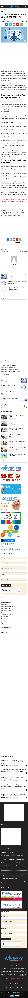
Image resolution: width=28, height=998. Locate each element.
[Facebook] (6, 987)
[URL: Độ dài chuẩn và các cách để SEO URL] (4, 276)
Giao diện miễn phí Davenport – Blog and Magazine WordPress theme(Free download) (14, 795)
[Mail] (10, 987)
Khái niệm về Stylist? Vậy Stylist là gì (8, 852)
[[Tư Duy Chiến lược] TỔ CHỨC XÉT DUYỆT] (4, 417)
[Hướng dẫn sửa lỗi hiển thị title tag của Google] (4, 283)
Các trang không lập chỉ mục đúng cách (11, 215)
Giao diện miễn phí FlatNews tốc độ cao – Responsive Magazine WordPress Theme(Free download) (12, 761)
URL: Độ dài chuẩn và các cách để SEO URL (10, 862)
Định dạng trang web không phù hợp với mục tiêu (13, 212)
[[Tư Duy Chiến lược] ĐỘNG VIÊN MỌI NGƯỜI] (4, 436)
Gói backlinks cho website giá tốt (8, 367)
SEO (2, 11)
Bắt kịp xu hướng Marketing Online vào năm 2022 (7, 250)
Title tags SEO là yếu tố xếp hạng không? (10, 398)
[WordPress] (21, 987)
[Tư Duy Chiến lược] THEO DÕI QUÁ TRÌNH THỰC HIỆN (16, 429)
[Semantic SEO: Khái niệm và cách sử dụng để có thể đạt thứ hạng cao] (24, 406)
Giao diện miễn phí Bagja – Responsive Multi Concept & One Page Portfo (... (12, 778)
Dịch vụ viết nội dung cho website (8, 606)
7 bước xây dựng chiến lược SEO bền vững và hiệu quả (14, 199)
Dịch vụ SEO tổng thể (5, 608)
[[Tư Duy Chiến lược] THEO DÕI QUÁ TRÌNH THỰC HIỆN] (4, 430)
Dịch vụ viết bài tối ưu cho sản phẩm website (10, 371)
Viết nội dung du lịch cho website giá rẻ (9, 365)
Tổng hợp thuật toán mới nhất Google (9, 623)
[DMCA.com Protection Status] (15, 996)
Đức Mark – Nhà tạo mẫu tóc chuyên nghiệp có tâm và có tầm (13, 855)
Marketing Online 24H (4, 765)
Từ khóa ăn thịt (6, 213)
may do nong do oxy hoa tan (7, 614)
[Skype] (14, 987)
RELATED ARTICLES (6, 271)
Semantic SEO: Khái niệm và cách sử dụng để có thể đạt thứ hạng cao (14, 881)
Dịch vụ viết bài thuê (5, 604)
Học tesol (3, 612)
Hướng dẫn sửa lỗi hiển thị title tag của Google (11, 865)
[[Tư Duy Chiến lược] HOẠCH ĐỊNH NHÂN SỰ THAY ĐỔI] (4, 456)
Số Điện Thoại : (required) (6, 568)
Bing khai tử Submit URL (6, 627)
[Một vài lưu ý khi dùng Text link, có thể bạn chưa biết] (4, 289)
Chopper (3, 21)
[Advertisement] (14, 2)
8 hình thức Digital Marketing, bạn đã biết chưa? (11, 869)
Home (2, 9)
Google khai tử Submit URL (6, 625)
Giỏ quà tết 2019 (4, 616)
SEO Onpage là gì (4, 618)
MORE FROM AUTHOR (17, 271)
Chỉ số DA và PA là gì (5, 621)
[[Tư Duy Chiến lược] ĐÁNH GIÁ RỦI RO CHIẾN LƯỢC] (4, 443)
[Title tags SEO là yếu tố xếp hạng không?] (24, 400)
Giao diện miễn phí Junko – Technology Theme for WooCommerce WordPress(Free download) (13, 770)
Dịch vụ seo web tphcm (6, 602)
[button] (26, 6)
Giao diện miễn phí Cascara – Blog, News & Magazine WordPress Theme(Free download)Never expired (14, 786)
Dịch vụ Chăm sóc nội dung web (15, 994)
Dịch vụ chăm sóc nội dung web (7, 610)
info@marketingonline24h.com (16, 978)
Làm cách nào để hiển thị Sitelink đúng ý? (21, 250)
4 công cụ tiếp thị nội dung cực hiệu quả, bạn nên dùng (12, 875)
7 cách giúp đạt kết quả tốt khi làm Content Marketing (12, 859)
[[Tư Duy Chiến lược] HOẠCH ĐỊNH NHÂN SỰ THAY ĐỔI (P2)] (4, 449)
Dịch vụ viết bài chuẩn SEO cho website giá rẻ (10, 369)
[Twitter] (17, 987)
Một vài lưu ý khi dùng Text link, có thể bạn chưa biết (12, 872)
